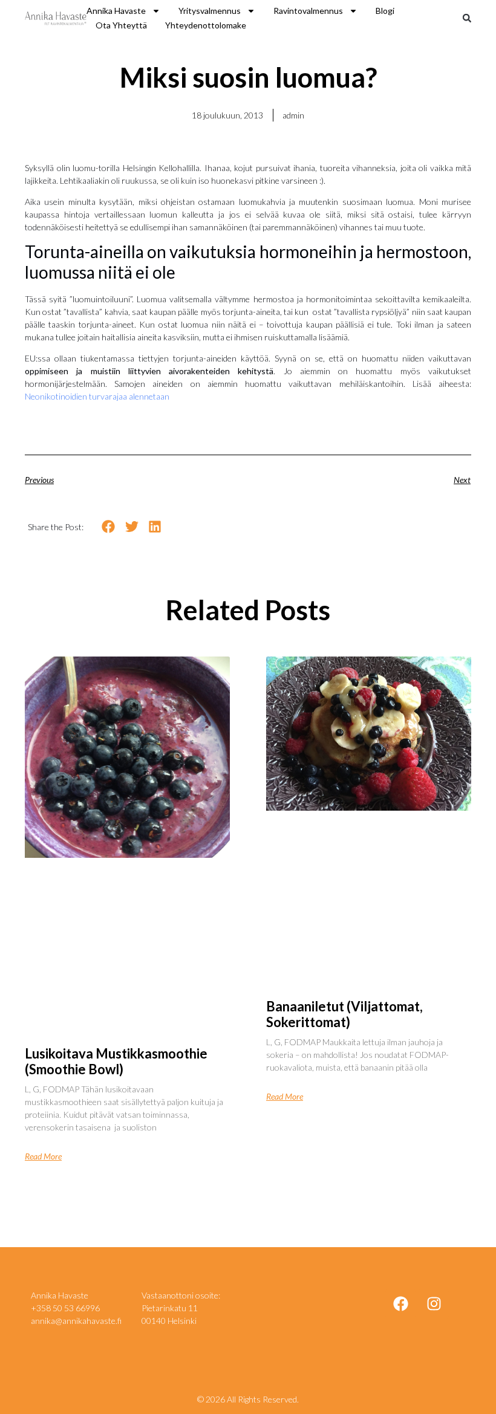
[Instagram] (434, 1304)
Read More (43, 1156)
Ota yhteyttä (121, 25)
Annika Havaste (116, 10)
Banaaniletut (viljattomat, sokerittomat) (344, 1014)
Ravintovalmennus (308, 10)
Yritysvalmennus (209, 10)
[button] (467, 18)
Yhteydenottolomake (205, 25)
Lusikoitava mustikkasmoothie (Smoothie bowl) (116, 1061)
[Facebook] (400, 1304)
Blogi (385, 10)
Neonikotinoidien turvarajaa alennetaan (97, 396)
